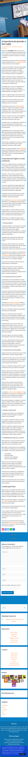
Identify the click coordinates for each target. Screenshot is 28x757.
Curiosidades (14, 634)
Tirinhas (3, 714)
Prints (2, 712)
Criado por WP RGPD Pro (14, 753)
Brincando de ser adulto (14, 744)
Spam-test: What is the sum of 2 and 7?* (11, 585)
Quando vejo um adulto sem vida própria (14, 739)
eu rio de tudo (14, 640)
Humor (3, 707)
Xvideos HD (14, 659)
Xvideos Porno (14, 655)
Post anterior (14, 535)
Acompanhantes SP (14, 663)
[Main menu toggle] (25, 18)
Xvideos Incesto (14, 642)
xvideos (14, 661)
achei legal (14, 636)
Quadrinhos (4, 709)
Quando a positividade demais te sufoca (14, 742)
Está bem (22, 754)
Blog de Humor (14, 632)
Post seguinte (14, 538)
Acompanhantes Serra (14, 665)
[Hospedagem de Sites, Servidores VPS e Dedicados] (13, 620)
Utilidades (14, 46)
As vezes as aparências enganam (14, 741)
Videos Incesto (14, 657)
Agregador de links (14, 638)
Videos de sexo (14, 653)
